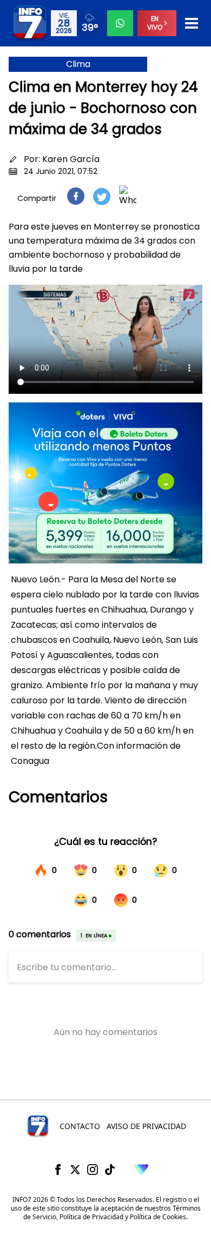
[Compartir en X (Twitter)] (101, 196)
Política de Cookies (158, 1216)
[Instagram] (92, 1169)
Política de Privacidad (91, 1216)
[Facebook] (57, 1169)
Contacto (80, 1126)
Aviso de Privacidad (146, 1126)
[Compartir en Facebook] (75, 196)
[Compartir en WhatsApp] (127, 196)
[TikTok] (109, 1169)
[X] (75, 1169)
